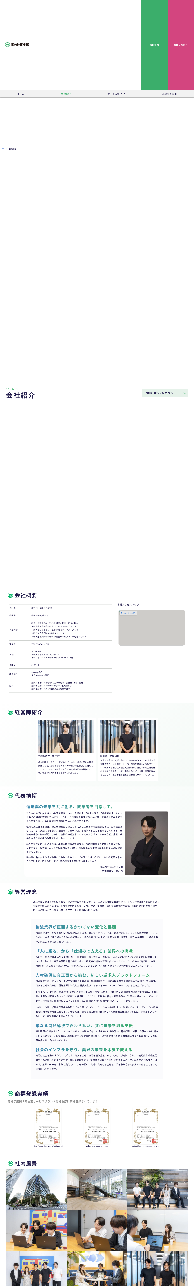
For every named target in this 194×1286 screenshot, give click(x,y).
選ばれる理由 (169, 93)
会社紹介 (66, 93)
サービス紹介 (115, 93)
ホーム (20, 93)
